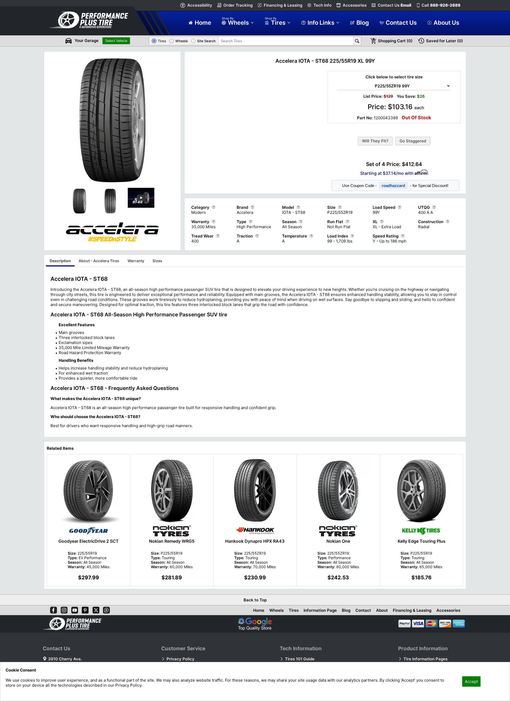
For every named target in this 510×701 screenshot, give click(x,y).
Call (441, 5)
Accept (471, 681)
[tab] (60, 261)
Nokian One (338, 541)
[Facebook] (52, 609)
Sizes (157, 260)
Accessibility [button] (199, 5)
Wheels (276, 610)
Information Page (320, 610)
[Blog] (105, 609)
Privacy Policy (180, 658)
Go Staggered (413, 140)
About (382, 610)
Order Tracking (238, 5)
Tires (294, 610)
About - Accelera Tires (99, 260)
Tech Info (322, 5)
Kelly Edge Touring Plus (421, 541)
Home (258, 610)
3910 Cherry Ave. (65, 658)
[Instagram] (63, 609)
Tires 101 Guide (299, 658)
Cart (395, 40)
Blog (346, 610)
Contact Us (394, 5)
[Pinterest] (84, 609)
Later (444, 40)
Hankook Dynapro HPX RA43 (254, 541)
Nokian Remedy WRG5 (171, 541)
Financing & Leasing (283, 5)
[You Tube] (73, 609)
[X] (95, 609)
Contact (363, 610)
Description (60, 260)
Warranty (136, 260)
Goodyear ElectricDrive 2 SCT (88, 541)
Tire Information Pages (425, 658)
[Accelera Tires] (112, 245)
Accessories (355, 5)
